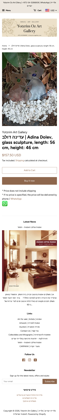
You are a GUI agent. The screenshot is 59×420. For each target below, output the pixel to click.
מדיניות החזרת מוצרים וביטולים (29, 395)
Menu (8, 10)
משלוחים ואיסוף (29, 401)
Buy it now (29, 180)
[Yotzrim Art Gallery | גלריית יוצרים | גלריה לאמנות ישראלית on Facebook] (23, 360)
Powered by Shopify (37, 414)
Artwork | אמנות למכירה (29, 323)
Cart (39, 10)
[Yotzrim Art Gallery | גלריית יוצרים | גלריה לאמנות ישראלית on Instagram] (29, 360)
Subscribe (50, 381)
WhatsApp (16, 198)
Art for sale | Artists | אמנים (30, 319)
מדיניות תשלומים (30, 398)
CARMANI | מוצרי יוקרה (29, 346)
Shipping (19, 160)
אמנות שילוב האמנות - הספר (29, 227)
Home (4, 46)
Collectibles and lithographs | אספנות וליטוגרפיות (29, 334)
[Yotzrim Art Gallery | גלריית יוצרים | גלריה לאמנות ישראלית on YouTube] (35, 360)
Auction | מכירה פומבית (29, 327)
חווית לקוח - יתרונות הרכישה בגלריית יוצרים (29, 338)
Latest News (29, 221)
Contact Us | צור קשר (29, 331)
